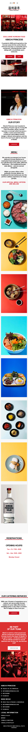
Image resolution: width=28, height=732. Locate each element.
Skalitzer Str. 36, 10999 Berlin (10, 688)
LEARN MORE (14, 144)
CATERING (10, 56)
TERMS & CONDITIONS (7, 720)
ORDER (19, 56)
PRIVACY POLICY (5, 715)
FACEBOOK (5, 696)
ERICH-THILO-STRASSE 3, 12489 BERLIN (13, 702)
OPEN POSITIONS (14, 648)
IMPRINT (3, 718)
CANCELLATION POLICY (7, 722)
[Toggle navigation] (17, 3)
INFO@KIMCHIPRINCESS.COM (11, 691)
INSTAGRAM (6, 693)
